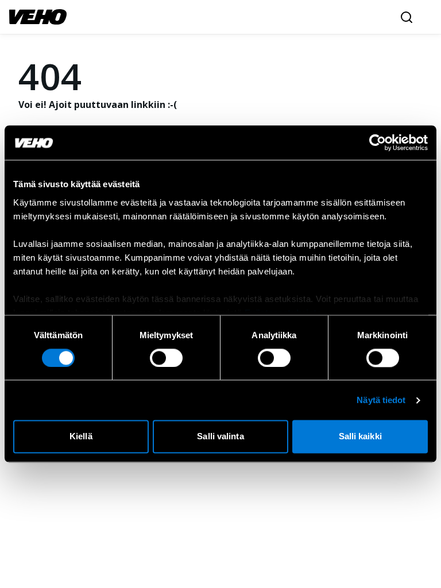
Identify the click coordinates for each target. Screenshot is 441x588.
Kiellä (80, 437)
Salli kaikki (360, 437)
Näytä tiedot (381, 400)
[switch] (166, 358)
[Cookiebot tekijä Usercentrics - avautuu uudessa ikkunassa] (377, 142)
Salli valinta (220, 437)
